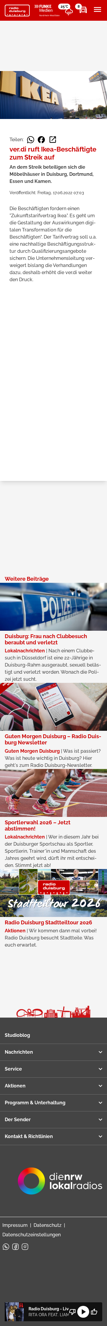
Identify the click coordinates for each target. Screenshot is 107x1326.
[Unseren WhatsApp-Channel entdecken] (6, 1246)
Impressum (15, 1225)
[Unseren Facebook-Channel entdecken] (15, 1246)
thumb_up (93, 1311)
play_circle (83, 1312)
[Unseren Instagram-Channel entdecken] (25, 1246)
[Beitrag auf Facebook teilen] (41, 139)
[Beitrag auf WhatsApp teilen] (30, 139)
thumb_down (72, 1311)
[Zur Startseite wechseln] (17, 10)
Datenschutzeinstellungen (31, 1235)
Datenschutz (48, 1225)
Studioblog (17, 1035)
